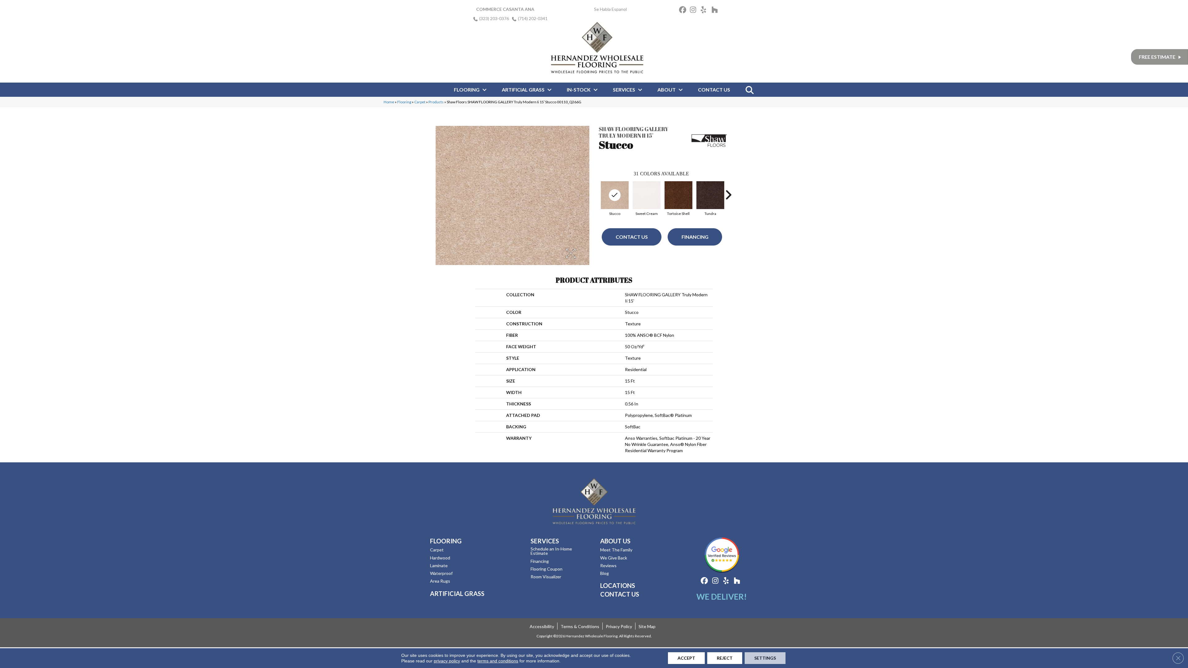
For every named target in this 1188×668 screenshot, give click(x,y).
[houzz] (716, 10)
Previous (595, 195)
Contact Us (632, 237)
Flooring (404, 102)
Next (728, 195)
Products (436, 102)
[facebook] (683, 10)
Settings (765, 658)
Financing (695, 237)
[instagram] (694, 10)
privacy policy (447, 660)
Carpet (419, 102)
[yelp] (705, 10)
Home (389, 102)
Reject (725, 658)
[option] (615, 198)
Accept (686, 658)
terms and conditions (497, 660)
